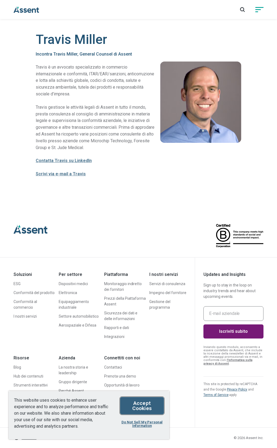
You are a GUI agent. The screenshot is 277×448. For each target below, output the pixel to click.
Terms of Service (216, 395)
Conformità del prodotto (34, 293)
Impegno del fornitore (167, 293)
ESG (17, 284)
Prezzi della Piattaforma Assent (125, 301)
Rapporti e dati (116, 327)
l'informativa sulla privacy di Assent (227, 361)
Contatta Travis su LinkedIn (64, 160)
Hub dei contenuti (28, 376)
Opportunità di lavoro (122, 385)
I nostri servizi (25, 316)
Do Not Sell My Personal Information (142, 424)
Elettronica (68, 293)
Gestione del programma (159, 304)
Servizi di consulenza (167, 284)
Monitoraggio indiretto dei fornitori (123, 287)
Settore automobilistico (78, 316)
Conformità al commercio (25, 304)
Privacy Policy (237, 389)
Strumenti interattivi (31, 385)
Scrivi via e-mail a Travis (61, 173)
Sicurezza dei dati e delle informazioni (120, 316)
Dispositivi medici (73, 284)
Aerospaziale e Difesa (77, 325)
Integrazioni (114, 336)
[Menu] (259, 9)
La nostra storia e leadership (73, 370)
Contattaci (113, 367)
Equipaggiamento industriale (74, 304)
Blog (17, 367)
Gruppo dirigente (73, 382)
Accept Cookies (142, 405)
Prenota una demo (120, 376)
